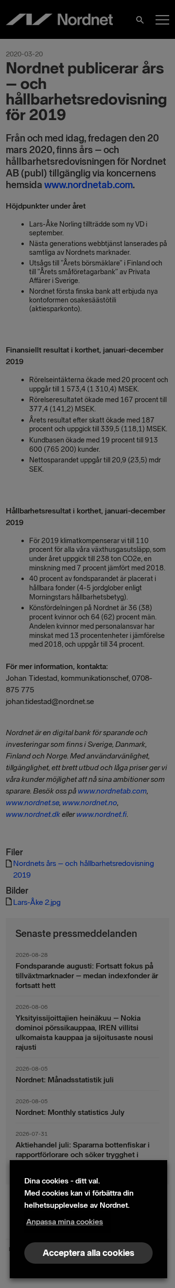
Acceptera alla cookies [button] (88, 1253)
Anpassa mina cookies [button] (64, 1221)
